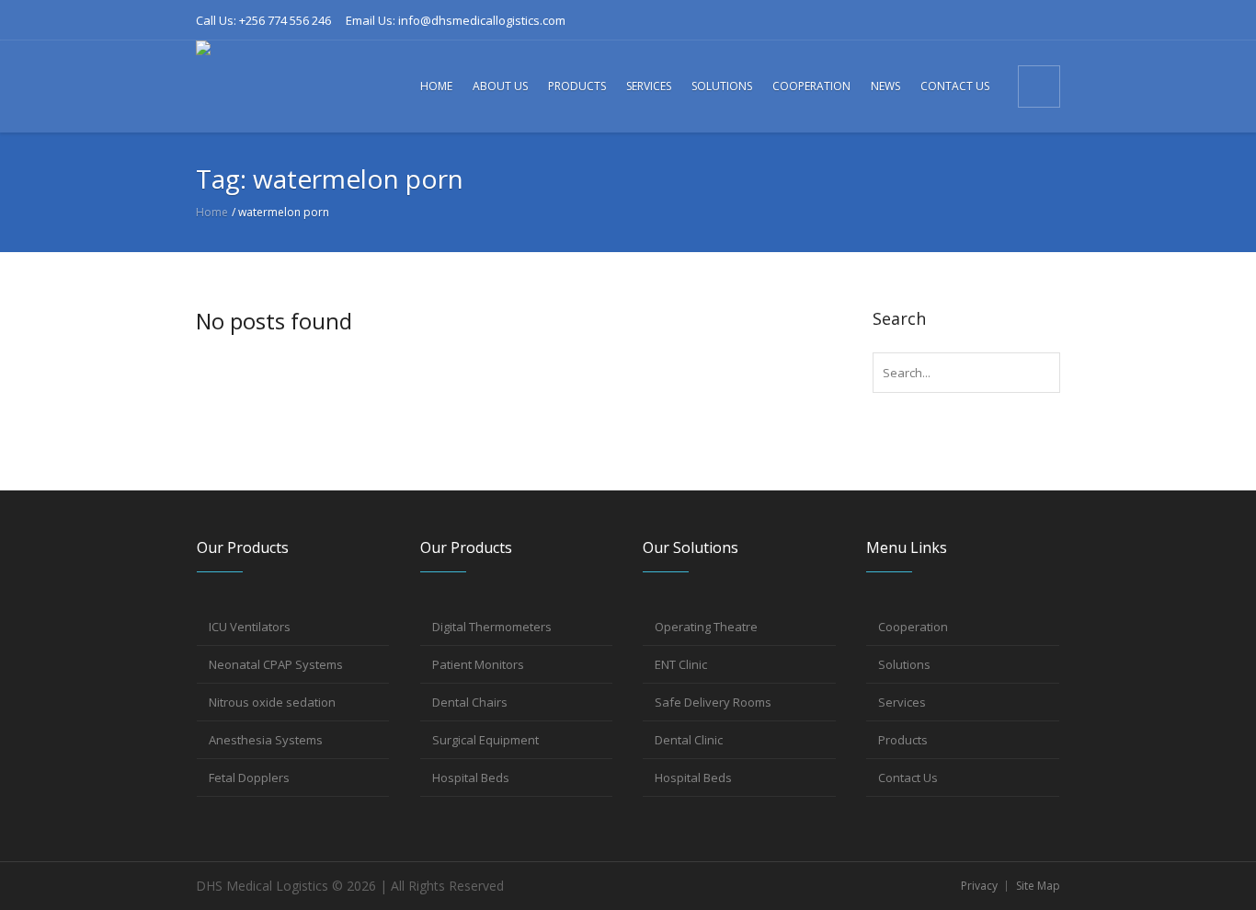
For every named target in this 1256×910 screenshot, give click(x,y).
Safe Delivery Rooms (713, 702)
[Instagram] (985, 20)
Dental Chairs (470, 702)
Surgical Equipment (485, 739)
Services (902, 702)
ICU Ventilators (250, 626)
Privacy (979, 885)
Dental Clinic (689, 739)
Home (212, 212)
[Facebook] (924, 20)
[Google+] (954, 20)
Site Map (1038, 885)
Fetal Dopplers (249, 777)
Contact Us (908, 777)
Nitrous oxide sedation (272, 702)
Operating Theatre (706, 626)
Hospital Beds (470, 777)
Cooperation (913, 626)
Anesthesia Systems (266, 739)
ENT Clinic (681, 664)
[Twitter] (1015, 20)
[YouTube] (1045, 20)
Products (903, 739)
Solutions (904, 664)
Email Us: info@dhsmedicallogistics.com (455, 20)
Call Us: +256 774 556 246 (263, 20)
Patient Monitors (478, 664)
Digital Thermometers (492, 626)
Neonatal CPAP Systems (276, 664)
